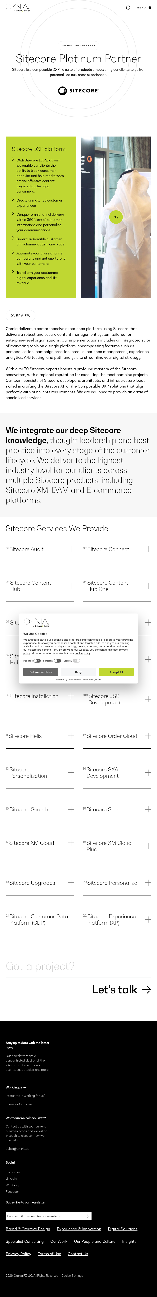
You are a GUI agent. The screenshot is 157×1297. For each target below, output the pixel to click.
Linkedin (11, 1178)
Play (116, 217)
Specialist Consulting (25, 1241)
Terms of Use (49, 1254)
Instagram (13, 1172)
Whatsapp (13, 1185)
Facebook (12, 1191)
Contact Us (78, 1254)
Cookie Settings (72, 1275)
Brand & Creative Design (28, 1229)
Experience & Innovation (79, 1229)
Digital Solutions (122, 1229)
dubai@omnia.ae (17, 1149)
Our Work (58, 1241)
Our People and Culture (94, 1241)
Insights (129, 1241)
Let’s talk (114, 989)
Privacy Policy (18, 1254)
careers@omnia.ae (19, 1104)
